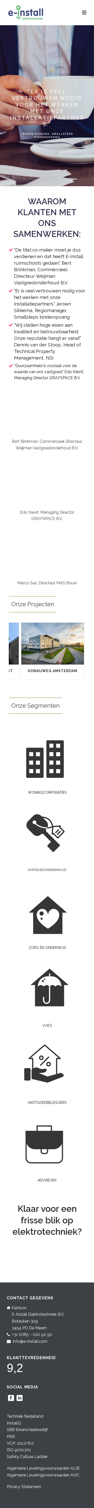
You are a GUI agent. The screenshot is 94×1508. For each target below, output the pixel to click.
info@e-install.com (30, 1341)
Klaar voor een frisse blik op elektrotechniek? (47, 1220)
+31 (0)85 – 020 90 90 (32, 1334)
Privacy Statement (24, 1486)
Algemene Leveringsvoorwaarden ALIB (43, 1468)
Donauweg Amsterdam (52, 671)
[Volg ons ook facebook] (11, 1398)
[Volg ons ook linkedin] (20, 1398)
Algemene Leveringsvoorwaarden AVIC (43, 1475)
